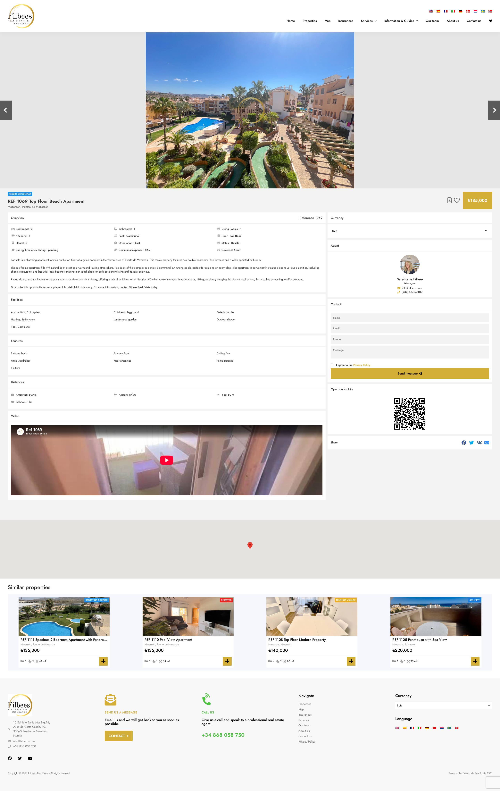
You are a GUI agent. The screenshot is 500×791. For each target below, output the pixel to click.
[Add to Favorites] (457, 200)
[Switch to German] (460, 11)
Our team (432, 21)
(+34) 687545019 (411, 292)
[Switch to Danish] (468, 11)
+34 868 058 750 (223, 735)
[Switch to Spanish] (438, 11)
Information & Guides (399, 21)
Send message (408, 373)
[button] (410, 230)
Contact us (474, 21)
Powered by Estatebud (461, 773)
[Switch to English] (432, 11)
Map (327, 21)
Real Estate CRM (483, 773)
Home (291, 21)
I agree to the (353, 365)
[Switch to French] (445, 11)
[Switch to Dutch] (475, 11)
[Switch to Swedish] (483, 11)
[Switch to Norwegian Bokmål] (489, 11)
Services (367, 21)
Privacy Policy (361, 365)
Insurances (345, 21)
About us (453, 21)
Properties (310, 21)
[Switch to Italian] (453, 11)
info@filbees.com (411, 288)
